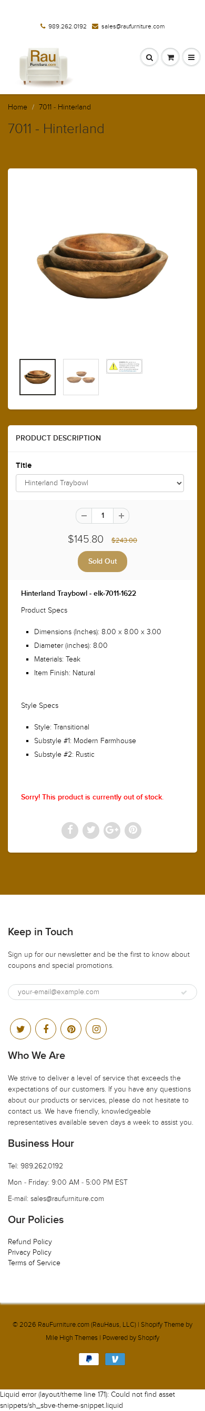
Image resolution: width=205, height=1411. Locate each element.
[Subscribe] (184, 992)
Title (24, 465)
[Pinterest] (70, 1028)
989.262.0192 (67, 26)
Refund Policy (30, 1241)
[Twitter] (20, 1028)
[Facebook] (45, 1028)
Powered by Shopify (130, 1338)
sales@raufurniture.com (133, 26)
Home (17, 107)
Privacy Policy (30, 1252)
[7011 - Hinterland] (102, 266)
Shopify (151, 1324)
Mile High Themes (72, 1338)
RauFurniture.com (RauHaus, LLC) (87, 1324)
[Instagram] (96, 1028)
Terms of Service (34, 1262)
